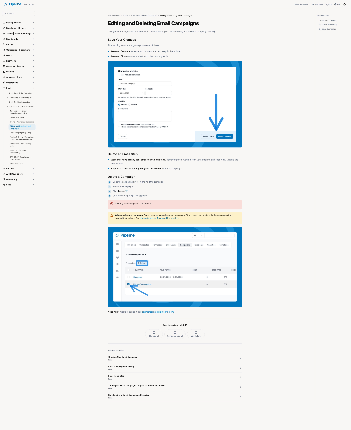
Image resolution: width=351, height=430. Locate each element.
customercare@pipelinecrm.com (157, 311)
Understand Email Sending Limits (20, 145)
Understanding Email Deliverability (18, 151)
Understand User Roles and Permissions (159, 218)
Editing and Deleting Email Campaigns (20, 127)
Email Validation (16, 164)
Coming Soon (317, 4)
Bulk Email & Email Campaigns (144, 15)
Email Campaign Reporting (20, 133)
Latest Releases (301, 4)
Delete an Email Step (328, 24)
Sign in (328, 4)
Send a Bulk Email (17, 117)
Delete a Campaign (327, 29)
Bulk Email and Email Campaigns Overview (18, 112)
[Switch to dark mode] (344, 4)
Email (125, 15)
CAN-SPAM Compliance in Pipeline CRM (20, 158)
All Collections (114, 15)
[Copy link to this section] (105, 39)
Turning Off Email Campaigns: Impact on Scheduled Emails (22, 138)
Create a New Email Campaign (22, 122)
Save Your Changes (327, 20)
